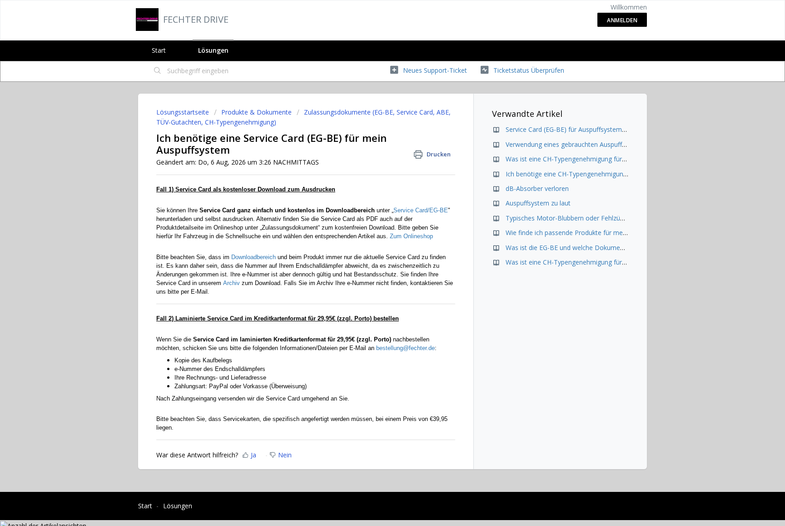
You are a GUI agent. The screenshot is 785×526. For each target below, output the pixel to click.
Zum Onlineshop (411, 236)
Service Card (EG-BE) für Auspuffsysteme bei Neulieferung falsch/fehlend (612, 129)
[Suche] (158, 71)
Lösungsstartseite (183, 112)
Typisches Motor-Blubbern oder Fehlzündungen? (577, 218)
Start (159, 50)
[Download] (375, 144)
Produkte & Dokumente (256, 112)
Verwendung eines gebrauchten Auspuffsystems (576, 144)
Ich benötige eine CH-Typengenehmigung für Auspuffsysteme (596, 174)
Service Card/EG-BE (420, 210)
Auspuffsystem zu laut (538, 203)
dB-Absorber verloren (537, 188)
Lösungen (213, 50)
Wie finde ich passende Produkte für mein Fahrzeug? (583, 232)
